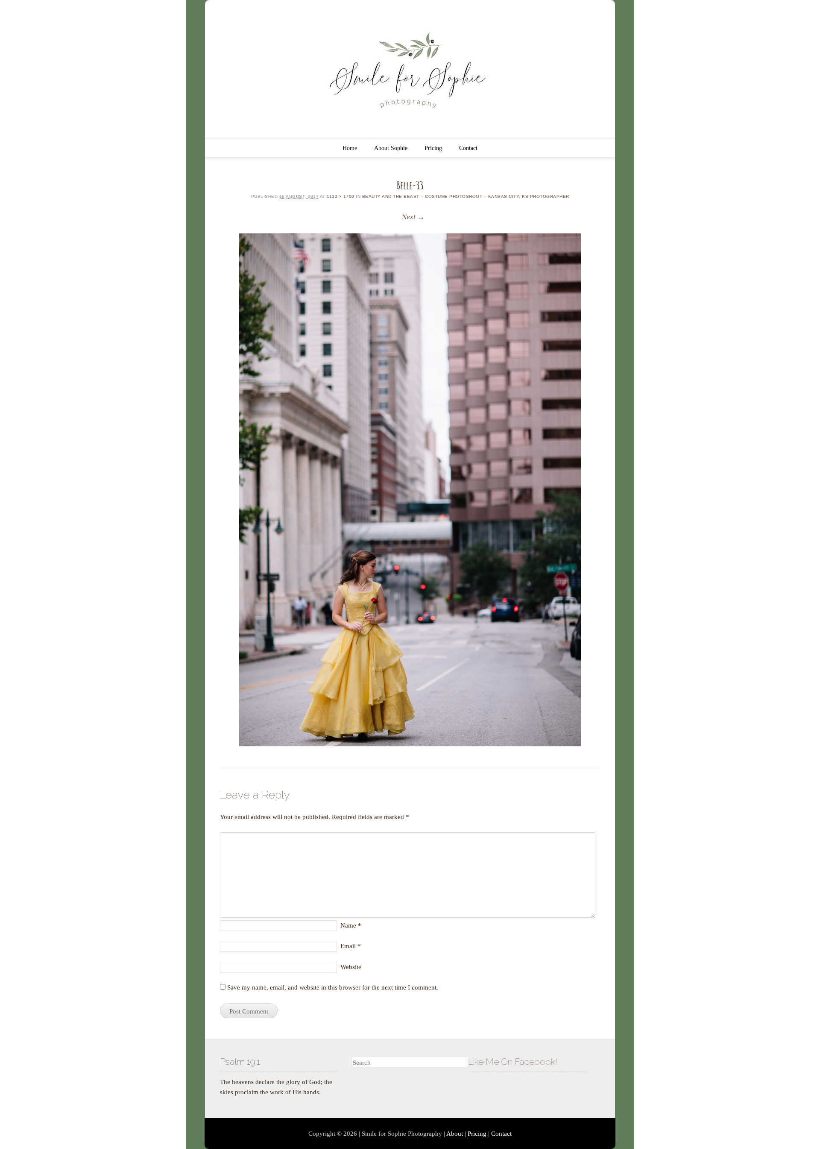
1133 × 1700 (340, 196)
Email (350, 946)
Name (350, 925)
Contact (468, 148)
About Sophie (390, 148)
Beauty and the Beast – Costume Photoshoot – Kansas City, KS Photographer (465, 196)
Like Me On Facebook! (512, 1061)
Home (350, 148)
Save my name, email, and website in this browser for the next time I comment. (332, 987)
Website (350, 966)
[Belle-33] (410, 490)
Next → (413, 217)
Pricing (433, 148)
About (454, 1133)
